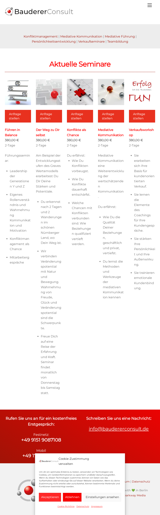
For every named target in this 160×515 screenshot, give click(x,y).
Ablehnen (72, 497)
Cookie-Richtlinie (66, 506)
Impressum (97, 506)
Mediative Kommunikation (81, 36)
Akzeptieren (50, 497)
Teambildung (117, 41)
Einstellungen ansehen (102, 497)
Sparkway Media (134, 495)
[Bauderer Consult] (39, 14)
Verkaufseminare (91, 41)
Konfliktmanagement (41, 36)
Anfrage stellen (15, 116)
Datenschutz (82, 506)
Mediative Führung (120, 36)
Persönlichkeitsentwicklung (54, 41)
